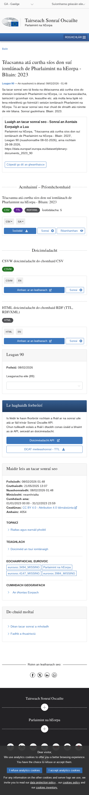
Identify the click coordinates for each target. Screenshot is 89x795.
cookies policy (71, 782)
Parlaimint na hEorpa (57, 567)
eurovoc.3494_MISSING (24, 567)
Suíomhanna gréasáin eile (67, 4)
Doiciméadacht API (42, 440)
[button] (75, 37)
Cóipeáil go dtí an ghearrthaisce (25, 164)
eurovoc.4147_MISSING (24, 573)
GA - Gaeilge (11, 4)
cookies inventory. (47, 787)
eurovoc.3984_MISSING (59, 573)
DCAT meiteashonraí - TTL (42, 449)
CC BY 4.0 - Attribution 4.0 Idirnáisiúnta (50, 507)
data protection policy (43, 782)
